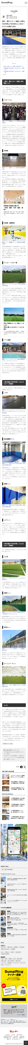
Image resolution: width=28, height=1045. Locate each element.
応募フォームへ (14, 999)
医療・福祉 (18, 960)
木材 (14, 958)
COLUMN (16, 1036)
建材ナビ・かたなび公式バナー (14, 1039)
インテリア (4, 962)
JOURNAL (22, 1036)
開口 (2, 964)
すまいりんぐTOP (5, 1020)
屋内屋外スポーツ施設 (7, 743)
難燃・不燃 (4, 960)
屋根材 (10, 958)
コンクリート (7, 964)
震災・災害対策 (11, 960)
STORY (12, 952)
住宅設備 (9, 962)
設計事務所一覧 (7, 1037)
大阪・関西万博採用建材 (7, 869)
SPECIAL (7, 952)
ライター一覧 (20, 1014)
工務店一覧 (15, 1037)
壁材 (6, 958)
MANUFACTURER (5, 954)
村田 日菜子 (9, 15)
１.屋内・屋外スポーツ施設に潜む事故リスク (13, 66)
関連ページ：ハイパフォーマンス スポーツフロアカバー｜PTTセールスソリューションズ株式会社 (13, 411)
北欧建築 (13, 949)
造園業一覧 (21, 1037)
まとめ (4, 74)
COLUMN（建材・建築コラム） (18, 1020)
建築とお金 (10, 947)
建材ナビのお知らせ (5, 949)
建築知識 (16, 947)
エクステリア (15, 962)
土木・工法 (22, 962)
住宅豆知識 (22, 947)
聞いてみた (4, 947)
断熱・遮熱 (19, 958)
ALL (2, 952)
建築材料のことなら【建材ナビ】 (8, 1019)
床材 (2, 958)
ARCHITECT (18, 952)
